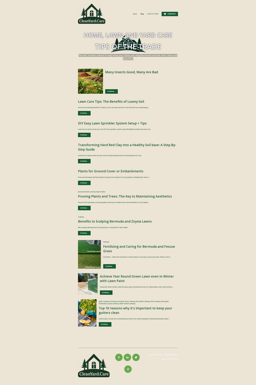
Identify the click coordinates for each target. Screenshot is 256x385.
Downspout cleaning (117, 301)
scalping (81, 217)
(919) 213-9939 (152, 14)
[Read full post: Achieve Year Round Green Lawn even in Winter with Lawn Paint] (88, 284)
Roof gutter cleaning (143, 301)
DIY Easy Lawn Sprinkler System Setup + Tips (112, 123)
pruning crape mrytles (97, 192)
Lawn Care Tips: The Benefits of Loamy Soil (111, 101)
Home (135, 14)
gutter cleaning (104, 301)
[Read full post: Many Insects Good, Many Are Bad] (90, 81)
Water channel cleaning (127, 304)
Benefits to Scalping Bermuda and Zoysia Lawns (115, 221)
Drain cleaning (155, 301)
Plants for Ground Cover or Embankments (110, 171)
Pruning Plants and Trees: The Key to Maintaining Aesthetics (125, 196)
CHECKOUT (172, 14)
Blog (142, 14)
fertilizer (106, 242)
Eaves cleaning (130, 301)
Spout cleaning (113, 304)
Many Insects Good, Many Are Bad (131, 72)
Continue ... (111, 91)
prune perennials (84, 192)
